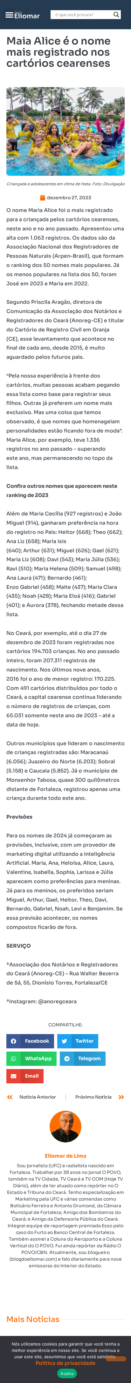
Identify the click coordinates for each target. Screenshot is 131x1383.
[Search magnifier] (116, 14)
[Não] (116, 1358)
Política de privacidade (65, 1363)
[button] (9, 14)
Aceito (67, 1373)
